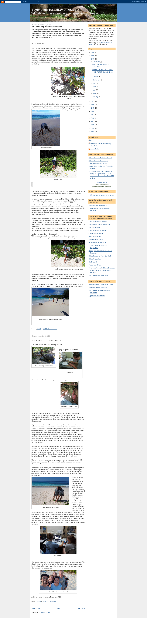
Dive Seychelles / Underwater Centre (101, 284)
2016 (93, 105)
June (94, 87)
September (96, 80)
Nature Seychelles (95, 259)
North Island (93, 262)
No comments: (52, 329)
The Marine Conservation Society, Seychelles (100, 145)
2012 (93, 118)
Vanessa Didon (94, 149)
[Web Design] (102, 182)
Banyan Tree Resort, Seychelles (99, 224)
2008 (93, 132)
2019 (93, 56)
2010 (93, 125)
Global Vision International (97, 242)
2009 (93, 128)
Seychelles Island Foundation (98, 275)
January (96, 97)
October (96, 76)
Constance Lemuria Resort (97, 230)
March (95, 93)
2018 (93, 59)
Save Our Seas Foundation (98, 287)
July (94, 83)
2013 (93, 115)
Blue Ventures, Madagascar (98, 205)
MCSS (91, 140)
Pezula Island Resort (95, 265)
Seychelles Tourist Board (97, 296)
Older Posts (81, 608)
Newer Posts (35, 608)
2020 (93, 52)
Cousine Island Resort (96, 233)
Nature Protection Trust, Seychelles (100, 256)
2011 (93, 121)
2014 (93, 111)
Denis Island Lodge (95, 236)
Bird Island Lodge (94, 227)
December (96, 62)
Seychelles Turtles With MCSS (53, 10)
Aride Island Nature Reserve (98, 221)
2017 (93, 101)
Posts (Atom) (45, 612)
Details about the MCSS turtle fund (100, 158)
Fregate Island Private (96, 239)
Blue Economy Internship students (46, 27)
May (94, 90)
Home (58, 608)
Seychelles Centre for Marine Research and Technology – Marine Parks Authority (102, 270)
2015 (93, 108)
